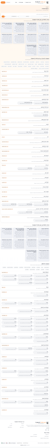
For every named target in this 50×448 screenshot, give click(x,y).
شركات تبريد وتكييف (3, 66)
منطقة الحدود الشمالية (27, 267)
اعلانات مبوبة (3, 71)
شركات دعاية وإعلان (14, 64)
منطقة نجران (27, 269)
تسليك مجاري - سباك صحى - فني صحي (44, 68)
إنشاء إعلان (3, 2)
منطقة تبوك (4, 267)
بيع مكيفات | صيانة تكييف (34, 68)
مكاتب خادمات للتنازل (21, 64)
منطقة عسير (38, 269)
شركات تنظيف (47, 64)
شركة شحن (25, 66)
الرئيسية (22, 423)
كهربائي (36, 64)
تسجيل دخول (8, 2)
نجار (25, 64)
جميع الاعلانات (21, 2)
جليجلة (42, 267)
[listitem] (48, 430)
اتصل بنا (11, 425)
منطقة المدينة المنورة (10, 267)
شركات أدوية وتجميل (4, 99)
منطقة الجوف (33, 267)
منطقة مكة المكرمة (32, 269)
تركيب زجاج (34, 66)
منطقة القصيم (16, 267)
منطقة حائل (42, 269)
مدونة (16, 2)
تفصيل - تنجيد (14, 66)
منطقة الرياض (21, 267)
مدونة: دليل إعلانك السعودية (44, 438)
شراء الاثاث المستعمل (4, 107)
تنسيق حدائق (47, 66)
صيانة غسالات (42, 66)
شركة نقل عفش (4, 85)
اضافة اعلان (35, 434)
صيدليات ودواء (10, 66)
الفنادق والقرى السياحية (8, 64)
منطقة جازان (47, 269)
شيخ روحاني (29, 66)
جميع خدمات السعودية (33, 436)
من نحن (22, 425)
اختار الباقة (47, 434)
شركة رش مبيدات (20, 66)
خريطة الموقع (10, 427)
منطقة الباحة (38, 267)
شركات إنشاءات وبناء (4, 90)
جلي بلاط (38, 66)
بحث (3, 16)
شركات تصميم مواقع (41, 64)
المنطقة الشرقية (46, 267)
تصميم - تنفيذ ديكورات (30, 64)
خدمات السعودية (28, 2)
